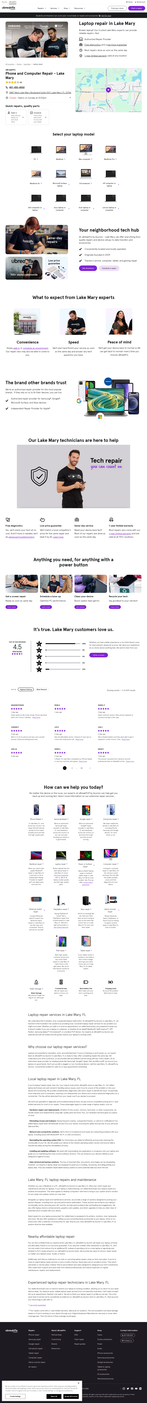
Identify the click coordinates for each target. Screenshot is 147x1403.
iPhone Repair (35, 819)
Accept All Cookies (71, 1396)
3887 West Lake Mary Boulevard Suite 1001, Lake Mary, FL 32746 (40, 92)
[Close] (78, 1383)
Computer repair (110, 864)
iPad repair (60, 950)
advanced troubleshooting (21, 536)
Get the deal (106, 16)
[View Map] (108, 90)
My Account (141, 2)
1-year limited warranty (96, 55)
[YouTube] (136, 1388)
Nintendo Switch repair (35, 910)
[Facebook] (132, 1388)
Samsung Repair (60, 819)
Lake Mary (27, 64)
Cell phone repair (110, 819)
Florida (19, 64)
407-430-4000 (17, 87)
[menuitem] (42, 8)
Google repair (85, 819)
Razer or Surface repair (85, 865)
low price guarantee (117, 44)
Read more (36, 717)
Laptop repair (60, 864)
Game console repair (110, 910)
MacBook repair (35, 864)
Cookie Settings (15, 1396)
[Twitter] (128, 1388)
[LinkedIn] (140, 1388)
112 (82, 768)
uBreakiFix (12, 2)
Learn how (58, 536)
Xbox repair (85, 909)
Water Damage (35, 989)
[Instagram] (124, 1388)
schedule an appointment (35, 348)
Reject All (54, 1396)
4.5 (21, 82)
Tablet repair (85, 950)
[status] (30, 713)
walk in (16, 348)
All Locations (10, 64)
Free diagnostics (93, 44)
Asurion (4, 2)
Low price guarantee (61, 875)
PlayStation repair (60, 909)
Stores (130, 2)
